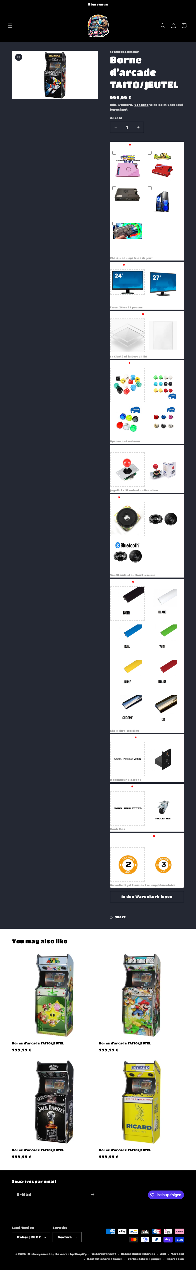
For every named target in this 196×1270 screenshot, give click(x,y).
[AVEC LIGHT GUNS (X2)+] (127, 237)
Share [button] (120, 917)
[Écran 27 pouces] (163, 286)
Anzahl (116, 118)
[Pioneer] (163, 519)
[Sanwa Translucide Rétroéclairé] (127, 420)
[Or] (163, 710)
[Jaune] (127, 674)
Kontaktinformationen (105, 1258)
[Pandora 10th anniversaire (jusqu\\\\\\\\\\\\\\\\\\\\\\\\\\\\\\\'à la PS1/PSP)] (163, 166)
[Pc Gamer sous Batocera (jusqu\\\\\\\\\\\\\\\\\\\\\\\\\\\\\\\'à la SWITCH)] (163, 202)
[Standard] (127, 519)
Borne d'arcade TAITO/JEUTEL (38, 1043)
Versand (141, 104)
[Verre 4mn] (163, 335)
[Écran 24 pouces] (127, 286)
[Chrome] (127, 710)
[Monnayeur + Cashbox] (163, 759)
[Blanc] (163, 603)
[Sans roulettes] (127, 808)
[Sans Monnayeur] (127, 759)
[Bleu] (127, 639)
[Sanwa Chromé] (163, 420)
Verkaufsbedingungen (145, 1258)
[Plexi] (127, 335)
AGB (163, 1253)
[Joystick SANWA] (163, 469)
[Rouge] (163, 674)
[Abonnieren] (92, 1194)
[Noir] (127, 603)
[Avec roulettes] (163, 808)
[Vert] (163, 639)
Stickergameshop (41, 1254)
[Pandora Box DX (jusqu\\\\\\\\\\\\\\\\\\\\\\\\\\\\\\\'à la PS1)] (127, 166)
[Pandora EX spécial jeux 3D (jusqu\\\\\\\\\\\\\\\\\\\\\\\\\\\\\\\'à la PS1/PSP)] (127, 202)
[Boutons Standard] (127, 385)
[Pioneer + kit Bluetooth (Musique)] (127, 554)
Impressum (175, 1258)
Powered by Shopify (71, 1254)
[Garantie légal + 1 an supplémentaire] (163, 864)
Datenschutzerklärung (138, 1253)
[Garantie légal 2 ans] (127, 864)
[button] (10, 25)
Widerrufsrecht (104, 1253)
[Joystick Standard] (127, 469)
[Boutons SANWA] (163, 385)
